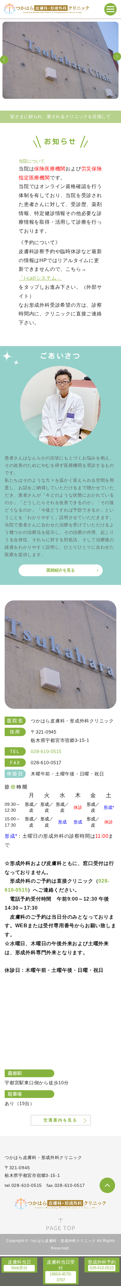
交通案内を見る (60, 1120)
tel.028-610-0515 (23, 1185)
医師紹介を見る (61, 570)
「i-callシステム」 (40, 278)
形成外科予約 (102, 1262)
